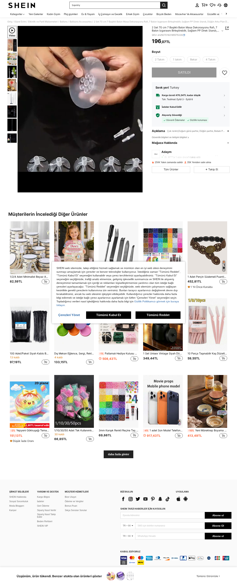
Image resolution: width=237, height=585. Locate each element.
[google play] (185, 500)
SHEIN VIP (42, 526)
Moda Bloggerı (16, 506)
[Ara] (164, 5)
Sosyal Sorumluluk (18, 501)
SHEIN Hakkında (17, 497)
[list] (146, 499)
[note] (201, 287)
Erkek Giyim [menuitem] (132, 14)
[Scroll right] (226, 14)
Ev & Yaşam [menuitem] (88, 14)
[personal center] (197, 5)
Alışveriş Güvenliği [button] (172, 115)
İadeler (40, 501)
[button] (219, 5)
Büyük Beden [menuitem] (163, 14)
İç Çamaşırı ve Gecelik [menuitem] (110, 14)
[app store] (178, 500)
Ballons (63, 21)
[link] (204, 5)
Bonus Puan (71, 506)
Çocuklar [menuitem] (148, 14)
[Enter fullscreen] (138, 189)
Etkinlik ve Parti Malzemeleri (43, 21)
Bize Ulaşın (70, 497)
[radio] (160, 59)
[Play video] (80, 109)
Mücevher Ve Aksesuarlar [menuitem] (189, 14)
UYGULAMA (182, 492)
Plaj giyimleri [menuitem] (71, 14)
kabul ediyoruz (130, 552)
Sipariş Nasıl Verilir (46, 510)
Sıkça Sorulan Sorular (76, 510)
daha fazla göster (118, 454)
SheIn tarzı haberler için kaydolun (142, 509)
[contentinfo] (175, 560)
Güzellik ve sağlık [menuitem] (216, 14)
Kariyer (12, 510)
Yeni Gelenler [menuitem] (36, 14)
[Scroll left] (222, 14)
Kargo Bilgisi (43, 497)
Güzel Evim (20, 21)
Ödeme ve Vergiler (74, 501)
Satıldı (184, 73)
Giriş (9, 21)
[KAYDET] (225, 72)
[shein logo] (21, 5)
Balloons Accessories (81, 21)
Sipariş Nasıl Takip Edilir (46, 515)
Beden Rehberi (44, 521)
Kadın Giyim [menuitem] (53, 14)
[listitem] (29, 257)
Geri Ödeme (43, 506)
